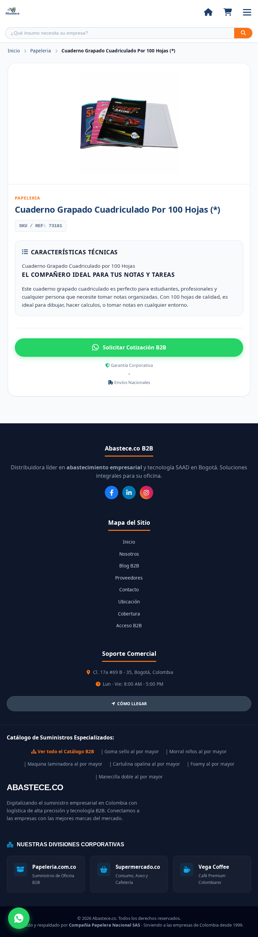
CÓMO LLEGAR (132, 704)
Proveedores (129, 577)
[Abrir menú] (247, 12)
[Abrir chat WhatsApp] (19, 918)
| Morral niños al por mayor (196, 751)
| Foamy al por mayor (210, 764)
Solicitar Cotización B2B (134, 347)
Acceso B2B (129, 625)
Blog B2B (129, 565)
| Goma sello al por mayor (130, 751)
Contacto (129, 589)
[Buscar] (243, 33)
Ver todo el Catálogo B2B (65, 751)
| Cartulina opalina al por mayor (144, 764)
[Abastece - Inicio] (12, 12)
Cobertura (129, 613)
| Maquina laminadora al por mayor (63, 764)
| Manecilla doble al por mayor (129, 776)
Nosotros (129, 554)
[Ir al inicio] (208, 12)
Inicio (14, 50)
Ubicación (129, 601)
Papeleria (41, 50)
